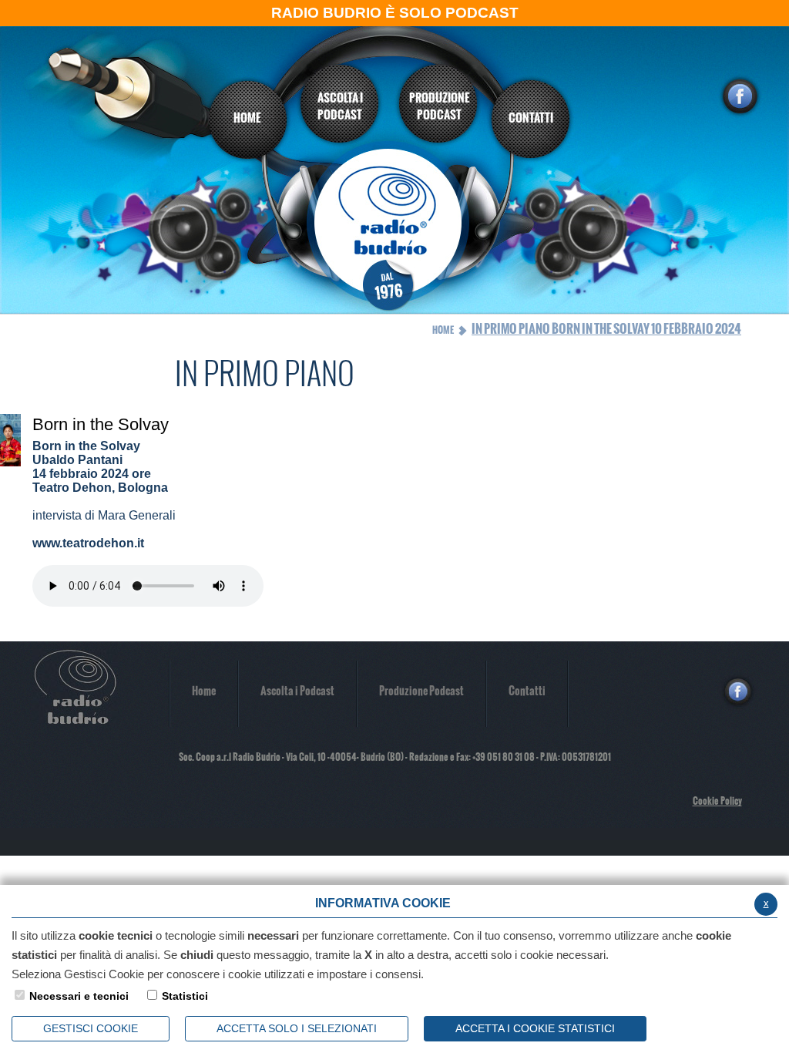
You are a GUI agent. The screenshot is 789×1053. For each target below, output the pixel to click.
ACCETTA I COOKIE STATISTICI (535, 1028)
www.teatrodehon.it (88, 543)
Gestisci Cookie (90, 1028)
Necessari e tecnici (79, 996)
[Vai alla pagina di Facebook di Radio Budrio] (739, 96)
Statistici (185, 996)
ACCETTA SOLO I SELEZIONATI (297, 1028)
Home (443, 330)
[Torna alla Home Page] (395, 229)
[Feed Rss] (765, 691)
